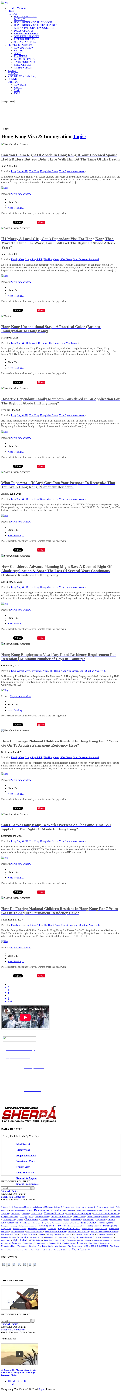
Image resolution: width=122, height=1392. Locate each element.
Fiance (66, 1219)
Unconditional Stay (8, 1246)
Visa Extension (60, 1246)
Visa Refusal (114, 1246)
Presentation (23, 1237)
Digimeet (20, 1219)
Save (42, 222)
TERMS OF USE (17, 1381)
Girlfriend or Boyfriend (31, 1223)
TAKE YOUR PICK (24, 62)
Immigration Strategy (9, 1226)
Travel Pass (93, 1243)
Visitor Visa (29, 1250)
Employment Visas (20, 671)
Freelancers (76, 1219)
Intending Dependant (76, 1226)
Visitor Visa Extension (44, 1250)
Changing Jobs (26, 1216)
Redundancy (5, 1240)
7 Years (4, 1207)
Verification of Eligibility (26, 1246)
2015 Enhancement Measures (20, 1207)
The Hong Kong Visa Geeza (43, 171)
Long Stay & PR (19, 171)
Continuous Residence (61, 1216)
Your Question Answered (72, 171)
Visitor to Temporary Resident (12, 1250)
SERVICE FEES (22, 64)
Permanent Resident (105, 1234)
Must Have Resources (13, 1196)
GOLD (17, 53)
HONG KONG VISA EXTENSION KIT (35, 25)
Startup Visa (16, 1243)
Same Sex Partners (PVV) (54, 1240)
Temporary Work (55, 1243)
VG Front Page (45, 1246)
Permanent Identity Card (83, 1234)
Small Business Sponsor (100, 1240)
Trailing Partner (69, 1243)
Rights (42, 1389)
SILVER (18, 50)
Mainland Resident (17, 1231)
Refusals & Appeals (26, 1178)
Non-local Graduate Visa (78, 1231)
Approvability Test (105, 1207)
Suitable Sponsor (40, 1243)
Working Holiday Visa (62, 1250)
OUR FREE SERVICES (26, 36)
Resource (42, 343)
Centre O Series (36, 1213)
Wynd (90, 1250)
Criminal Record (79, 1216)
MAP (17, 90)
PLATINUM (20, 56)
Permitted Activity (8, 1237)
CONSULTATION (24, 47)
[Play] (4, 187)
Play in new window (20, 194)
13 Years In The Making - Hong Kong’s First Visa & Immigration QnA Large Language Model (18, 1372)
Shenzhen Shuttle (83, 1240)
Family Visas (17, 259)
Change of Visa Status (9, 1216)
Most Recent (23, 1144)
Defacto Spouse (9, 1219)
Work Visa (79, 1249)
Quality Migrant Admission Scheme (84, 1237)
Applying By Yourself (85, 1207)
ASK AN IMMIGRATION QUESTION (34, 28)
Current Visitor (115, 1216)
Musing (33, 343)
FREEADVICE (12, 12)
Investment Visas (39, 671)
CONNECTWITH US (14, 80)
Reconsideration (107, 1237)
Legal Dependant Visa (69, 1228)
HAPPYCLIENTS (13, 72)
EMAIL (18, 87)
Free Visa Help (88, 1220)
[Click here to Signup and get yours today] (61, 1297)
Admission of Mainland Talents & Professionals (53, 1207)
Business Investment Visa (49, 1210)
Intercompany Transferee (37, 1229)
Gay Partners (100, 1219)
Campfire (70, 1210)
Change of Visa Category (78, 1213)
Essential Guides (56, 1219)
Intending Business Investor (52, 1225)
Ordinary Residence (54, 1234)
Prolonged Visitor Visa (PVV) (56, 1237)
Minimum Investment (34, 1232)
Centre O (25, 1213)
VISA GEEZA (22, 76)
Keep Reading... (16, 207)
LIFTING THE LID (24, 39)
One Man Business (28, 1234)
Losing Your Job (101, 1229)
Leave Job (52, 1229)
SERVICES (20, 45)
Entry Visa (44, 1219)
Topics (79, 136)
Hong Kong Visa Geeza (70, 1223)
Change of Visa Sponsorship (106, 1213)
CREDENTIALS (23, 67)
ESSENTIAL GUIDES (26, 33)
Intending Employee (93, 1226)
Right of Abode (20, 1240)
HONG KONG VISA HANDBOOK (33, 22)
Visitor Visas (23, 1150)
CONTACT (20, 84)
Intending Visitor (19, 1229)
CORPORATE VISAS (25, 42)
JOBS (17, 93)
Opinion (41, 1234)
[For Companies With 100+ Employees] (29, 1122)
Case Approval (109, 1210)
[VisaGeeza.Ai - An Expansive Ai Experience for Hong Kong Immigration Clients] (61, 1354)
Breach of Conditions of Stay (21, 1210)
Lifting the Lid (87, 1229)
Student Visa (27, 1243)
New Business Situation (55, 1231)
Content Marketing (42, 1216)
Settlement (71, 1240)
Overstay (68, 1234)
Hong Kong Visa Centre (51, 1223)
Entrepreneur (31, 1219)
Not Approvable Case (9, 1234)
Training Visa (82, 1243)
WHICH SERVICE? (24, 59)
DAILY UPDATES (24, 30)
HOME (17, 8)
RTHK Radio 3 (36, 1240)
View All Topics (10, 1191)
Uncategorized (104, 1243)
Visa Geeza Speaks (75, 1246)
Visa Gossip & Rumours (96, 1245)
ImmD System (106, 1222)
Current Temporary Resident (97, 1216)
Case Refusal (15, 1213)
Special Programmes (27, 1184)
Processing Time (37, 1237)
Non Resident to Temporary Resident (104, 1231)
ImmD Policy (89, 1222)
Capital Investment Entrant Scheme (89, 1210)
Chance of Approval (54, 1213)
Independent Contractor (28, 1226)
